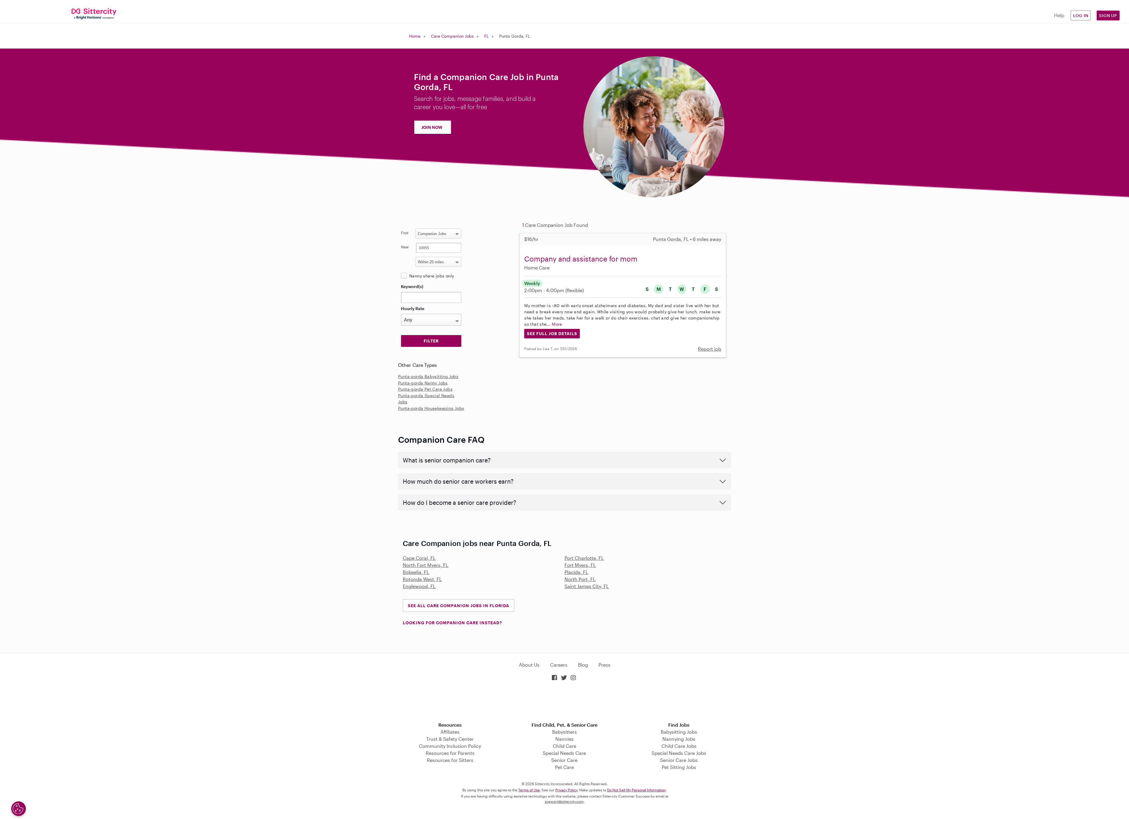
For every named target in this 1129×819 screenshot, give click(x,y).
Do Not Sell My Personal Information (636, 790)
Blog (583, 664)
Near (405, 247)
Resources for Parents (450, 753)
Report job (709, 349)
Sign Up (1108, 15)
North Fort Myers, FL (425, 565)
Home (414, 36)
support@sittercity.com (564, 801)
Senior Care (564, 760)
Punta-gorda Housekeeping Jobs (431, 408)
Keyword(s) (412, 286)
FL (486, 36)
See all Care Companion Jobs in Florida (458, 605)
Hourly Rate (412, 308)
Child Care (564, 746)
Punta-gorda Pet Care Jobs (425, 389)
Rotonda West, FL (422, 579)
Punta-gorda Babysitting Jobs (428, 376)
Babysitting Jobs (679, 732)
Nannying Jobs (678, 739)
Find (404, 233)
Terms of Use (529, 790)
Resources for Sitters (450, 760)
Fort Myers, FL (580, 565)
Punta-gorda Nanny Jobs (423, 382)
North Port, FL (580, 579)
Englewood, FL (419, 586)
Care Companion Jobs (452, 36)
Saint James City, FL (586, 586)
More (557, 324)
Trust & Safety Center (450, 739)
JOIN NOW (431, 127)
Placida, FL (576, 572)
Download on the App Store (564, 702)
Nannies (564, 739)
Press (604, 664)
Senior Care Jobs (679, 760)
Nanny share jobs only (431, 275)
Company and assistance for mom (580, 258)
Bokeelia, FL (416, 572)
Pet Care (564, 767)
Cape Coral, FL (419, 558)
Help (1059, 15)
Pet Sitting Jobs (679, 767)
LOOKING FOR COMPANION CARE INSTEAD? (452, 622)
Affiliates (450, 732)
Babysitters (564, 732)
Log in (1080, 15)
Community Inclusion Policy (450, 746)
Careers (558, 664)
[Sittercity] (94, 13)
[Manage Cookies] (18, 808)
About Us (529, 664)
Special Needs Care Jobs (679, 753)
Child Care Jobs (679, 746)
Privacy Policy (566, 790)
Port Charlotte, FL (584, 558)
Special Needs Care (564, 753)
